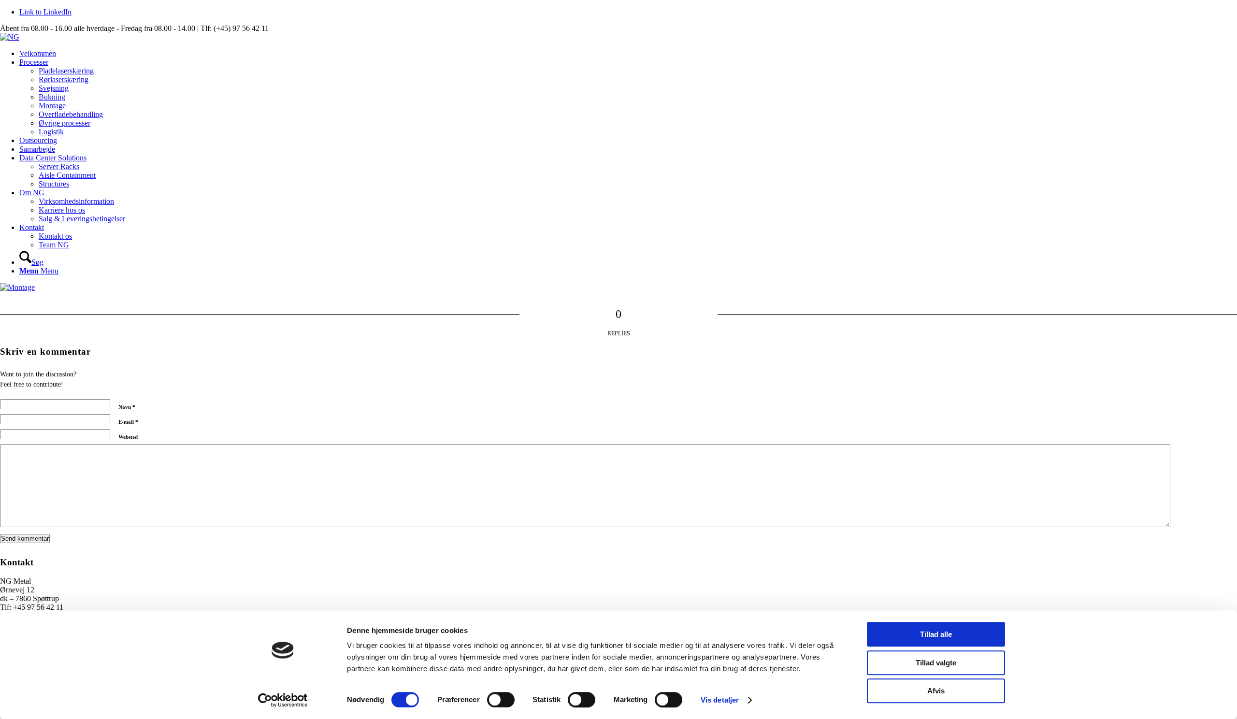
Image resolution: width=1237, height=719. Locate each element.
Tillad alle (936, 634)
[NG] (9, 37)
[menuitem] (628, 53)
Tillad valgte (936, 663)
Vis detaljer (720, 700)
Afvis (936, 691)
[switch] (501, 699)
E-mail (128, 422)
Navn (126, 407)
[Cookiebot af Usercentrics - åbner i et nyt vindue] (283, 700)
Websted (128, 437)
